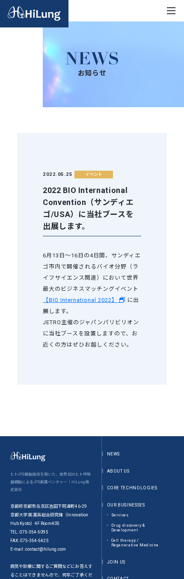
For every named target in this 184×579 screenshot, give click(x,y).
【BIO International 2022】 (81, 300)
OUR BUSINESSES (126, 505)
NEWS (113, 454)
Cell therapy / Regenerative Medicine (135, 543)
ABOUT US (118, 471)
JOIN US (116, 562)
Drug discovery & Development (128, 528)
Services (120, 515)
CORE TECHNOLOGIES (132, 488)
